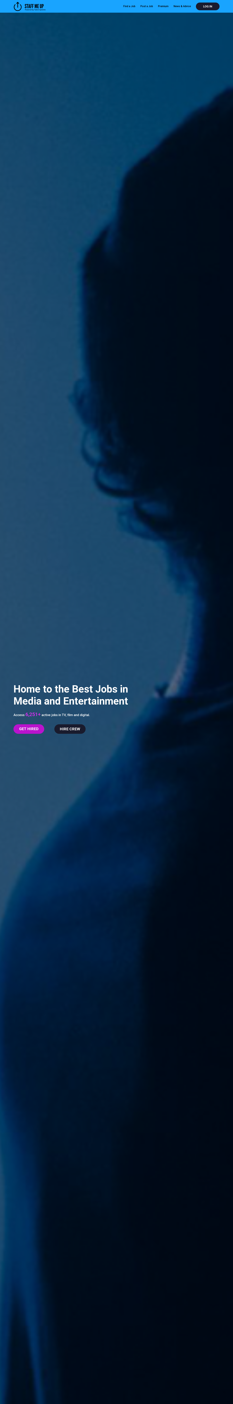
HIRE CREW (70, 729)
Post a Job (146, 6)
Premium (163, 6)
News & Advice (182, 6)
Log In (207, 6)
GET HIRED (29, 729)
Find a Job (129, 6)
